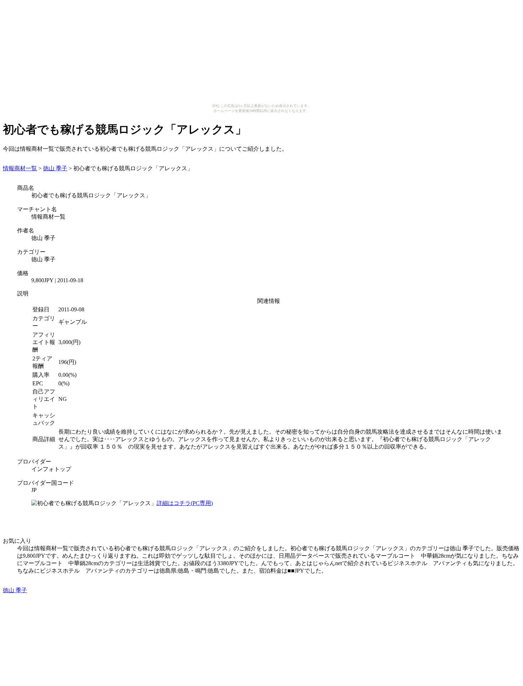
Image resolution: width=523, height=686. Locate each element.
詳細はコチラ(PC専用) (185, 503)
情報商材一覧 (20, 168)
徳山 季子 (55, 168)
